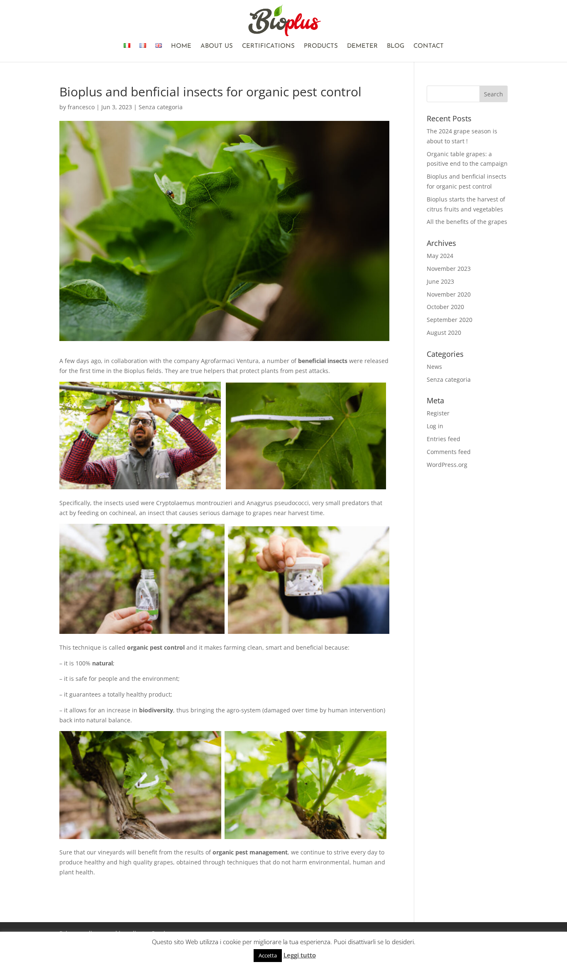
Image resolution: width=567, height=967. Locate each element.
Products (321, 46)
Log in (435, 426)
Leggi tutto (300, 955)
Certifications (268, 46)
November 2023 (449, 268)
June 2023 (440, 281)
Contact (428, 46)
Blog (395, 46)
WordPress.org (447, 465)
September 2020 (449, 320)
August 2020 (444, 332)
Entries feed (443, 439)
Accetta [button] (268, 955)
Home (181, 46)
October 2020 (445, 307)
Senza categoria (161, 107)
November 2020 (449, 294)
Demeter (362, 46)
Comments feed (449, 452)
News (434, 367)
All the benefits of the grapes (467, 222)
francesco (81, 107)
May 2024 (440, 256)
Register (438, 413)
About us (216, 46)
